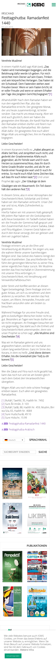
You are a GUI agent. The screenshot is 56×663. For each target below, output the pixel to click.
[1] (50, 94)
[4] (18, 336)
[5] (12, 359)
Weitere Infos (27, 649)
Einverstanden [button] (13, 655)
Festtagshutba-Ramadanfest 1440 (27, 423)
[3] (28, 189)
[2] (35, 177)
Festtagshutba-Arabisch (22, 429)
